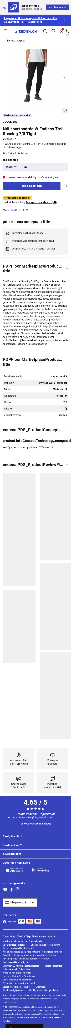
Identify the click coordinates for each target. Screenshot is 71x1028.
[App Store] (16, 869)
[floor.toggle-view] (67, 268)
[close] (5, 7)
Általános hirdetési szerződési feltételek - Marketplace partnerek (32, 952)
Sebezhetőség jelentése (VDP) (17, 987)
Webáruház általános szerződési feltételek (23, 941)
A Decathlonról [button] (12, 854)
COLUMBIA (10, 121)
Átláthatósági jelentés (13, 990)
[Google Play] (42, 869)
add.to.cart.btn (32, 186)
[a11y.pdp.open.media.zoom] (35, 77)
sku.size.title (10, 159)
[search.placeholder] (45, 31)
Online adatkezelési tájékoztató (45, 945)
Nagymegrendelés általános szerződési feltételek (26, 959)
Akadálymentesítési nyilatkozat (44, 990)
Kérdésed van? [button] (12, 845)
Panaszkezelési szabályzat (16, 962)
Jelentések (41, 987)
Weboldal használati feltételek (17, 973)
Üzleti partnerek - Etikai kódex (16, 969)
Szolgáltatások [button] (13, 836)
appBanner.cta (57, 7)
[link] (35, 824)
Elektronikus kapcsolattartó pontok (19, 983)
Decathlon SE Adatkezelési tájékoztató (21, 966)
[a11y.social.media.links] (5, 889)
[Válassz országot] (20, 902)
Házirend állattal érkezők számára (19, 976)
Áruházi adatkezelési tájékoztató (18, 948)
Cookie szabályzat (53, 966)
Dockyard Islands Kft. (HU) (41, 202)
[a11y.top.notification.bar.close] (65, 20)
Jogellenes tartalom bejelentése (17, 980)
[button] (64, 77)
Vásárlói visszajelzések (14, 945)
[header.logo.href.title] (25, 31)
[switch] (65, 186)
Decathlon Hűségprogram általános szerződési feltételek (29, 955)
